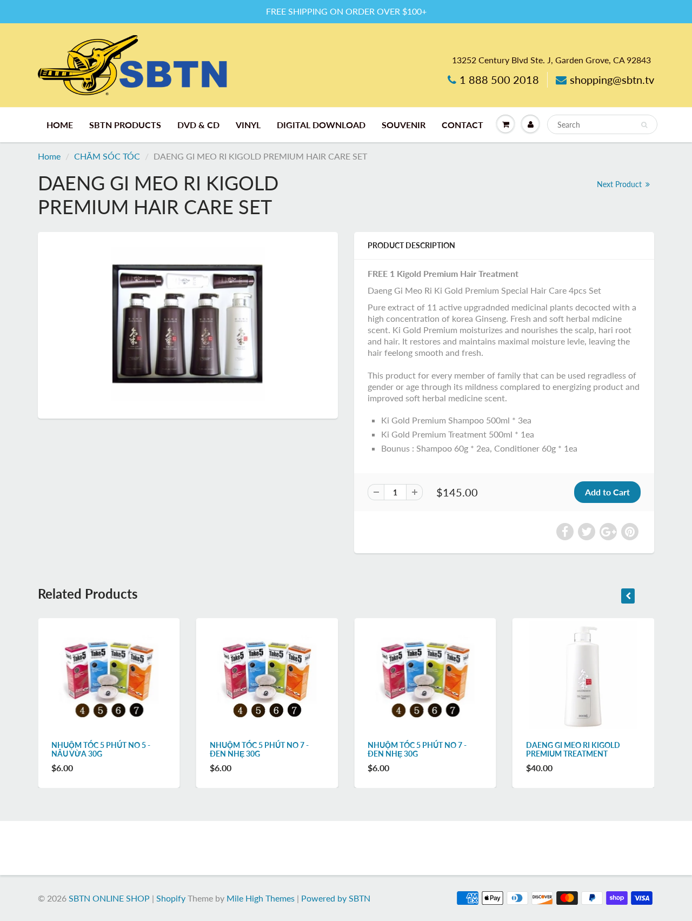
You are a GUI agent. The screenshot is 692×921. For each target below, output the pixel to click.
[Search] (644, 125)
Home (49, 156)
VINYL (248, 125)
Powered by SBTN (335, 898)
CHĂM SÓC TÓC (107, 156)
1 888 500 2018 (499, 79)
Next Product (620, 184)
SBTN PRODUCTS (125, 125)
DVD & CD (198, 125)
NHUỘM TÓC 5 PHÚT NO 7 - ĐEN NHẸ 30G (259, 749)
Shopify (170, 898)
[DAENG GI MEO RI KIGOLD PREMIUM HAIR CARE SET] (187, 324)
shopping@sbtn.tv (612, 79)
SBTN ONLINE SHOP (109, 898)
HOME (59, 125)
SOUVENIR (403, 125)
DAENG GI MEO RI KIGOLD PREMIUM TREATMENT (573, 749)
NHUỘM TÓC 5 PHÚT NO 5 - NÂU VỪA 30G (100, 749)
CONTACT (462, 125)
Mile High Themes (261, 898)
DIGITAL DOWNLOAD (321, 125)
